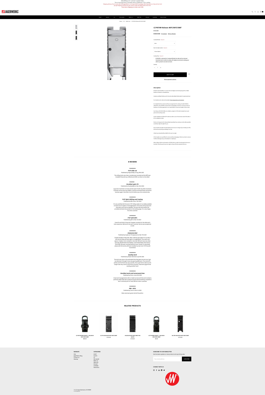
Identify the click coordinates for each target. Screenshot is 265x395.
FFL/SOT (147, 17)
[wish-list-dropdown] (189, 74)
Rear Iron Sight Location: (160, 47)
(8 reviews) (164, 34)
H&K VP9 (139, 17)
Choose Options (109, 330)
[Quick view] (92, 315)
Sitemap (76, 359)
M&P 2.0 (131, 17)
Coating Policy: (158, 56)
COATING (155, 17)
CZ (114, 17)
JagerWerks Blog (78, 356)
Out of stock (85, 330)
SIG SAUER (122, 17)
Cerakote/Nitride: (159, 39)
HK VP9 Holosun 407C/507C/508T (180, 335)
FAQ (75, 354)
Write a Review (172, 34)
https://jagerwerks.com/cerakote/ (177, 100)
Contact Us (76, 357)
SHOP (100, 17)
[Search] (252, 12)
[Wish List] (255, 12)
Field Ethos (163, 17)
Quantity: (155, 64)
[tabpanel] (85, 327)
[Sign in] (258, 12)
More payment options (170, 79)
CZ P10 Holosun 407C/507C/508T (108, 335)
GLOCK (107, 17)
